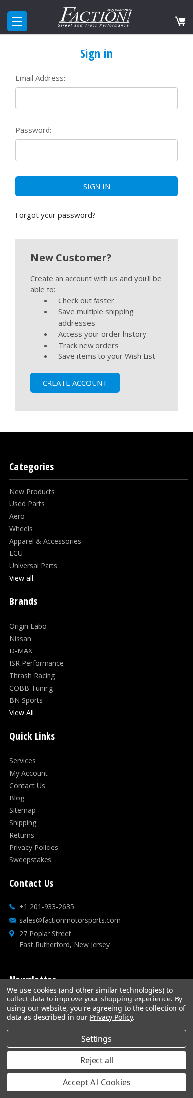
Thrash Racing (32, 675)
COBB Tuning (31, 688)
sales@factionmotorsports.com (70, 920)
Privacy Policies (33, 847)
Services (22, 760)
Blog (16, 797)
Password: (33, 130)
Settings (96, 1038)
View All (21, 712)
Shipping (22, 822)
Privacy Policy (111, 1017)
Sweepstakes (30, 859)
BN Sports (26, 700)
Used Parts (27, 503)
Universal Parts (33, 565)
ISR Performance (36, 663)
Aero (17, 516)
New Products (32, 491)
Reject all (96, 1060)
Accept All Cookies (97, 1082)
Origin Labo (28, 626)
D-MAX (20, 650)
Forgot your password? (55, 215)
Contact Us (27, 785)
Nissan (20, 638)
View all (21, 578)
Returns (21, 835)
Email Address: (40, 78)
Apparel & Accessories (45, 541)
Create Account (75, 383)
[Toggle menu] (17, 21)
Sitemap (22, 810)
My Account (28, 773)
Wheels (21, 528)
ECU (16, 553)
